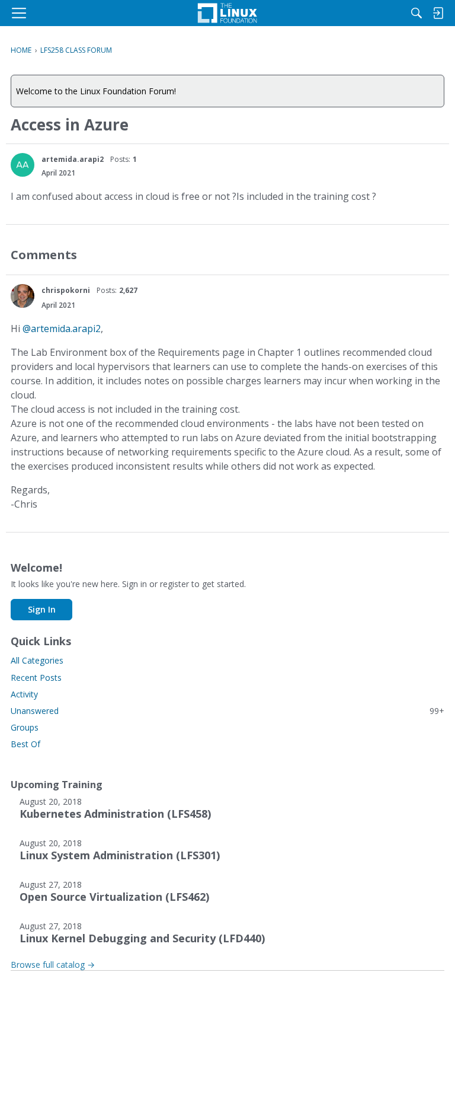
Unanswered (227, 710)
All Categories (37, 660)
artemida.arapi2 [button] (72, 159)
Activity (24, 694)
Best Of (25, 744)
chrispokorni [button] (65, 290)
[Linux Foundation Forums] (227, 13)
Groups (25, 727)
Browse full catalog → (53, 964)
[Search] (416, 13)
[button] (22, 165)
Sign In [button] (42, 609)
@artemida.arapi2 (62, 328)
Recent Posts (36, 677)
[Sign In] (437, 13)
